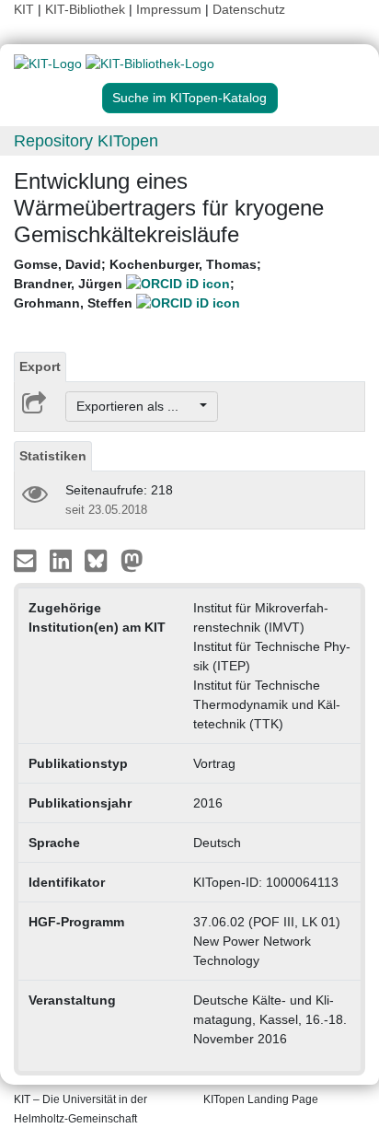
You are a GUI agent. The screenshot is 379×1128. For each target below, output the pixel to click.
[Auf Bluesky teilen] (101, 559)
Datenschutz (248, 9)
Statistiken (52, 455)
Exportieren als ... (136, 406)
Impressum (168, 9)
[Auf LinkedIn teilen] (63, 559)
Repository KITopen (86, 141)
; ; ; (137, 283)
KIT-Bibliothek (87, 9)
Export (40, 366)
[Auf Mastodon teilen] (132, 559)
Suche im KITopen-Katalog (189, 97)
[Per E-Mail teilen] (27, 559)
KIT (24, 9)
